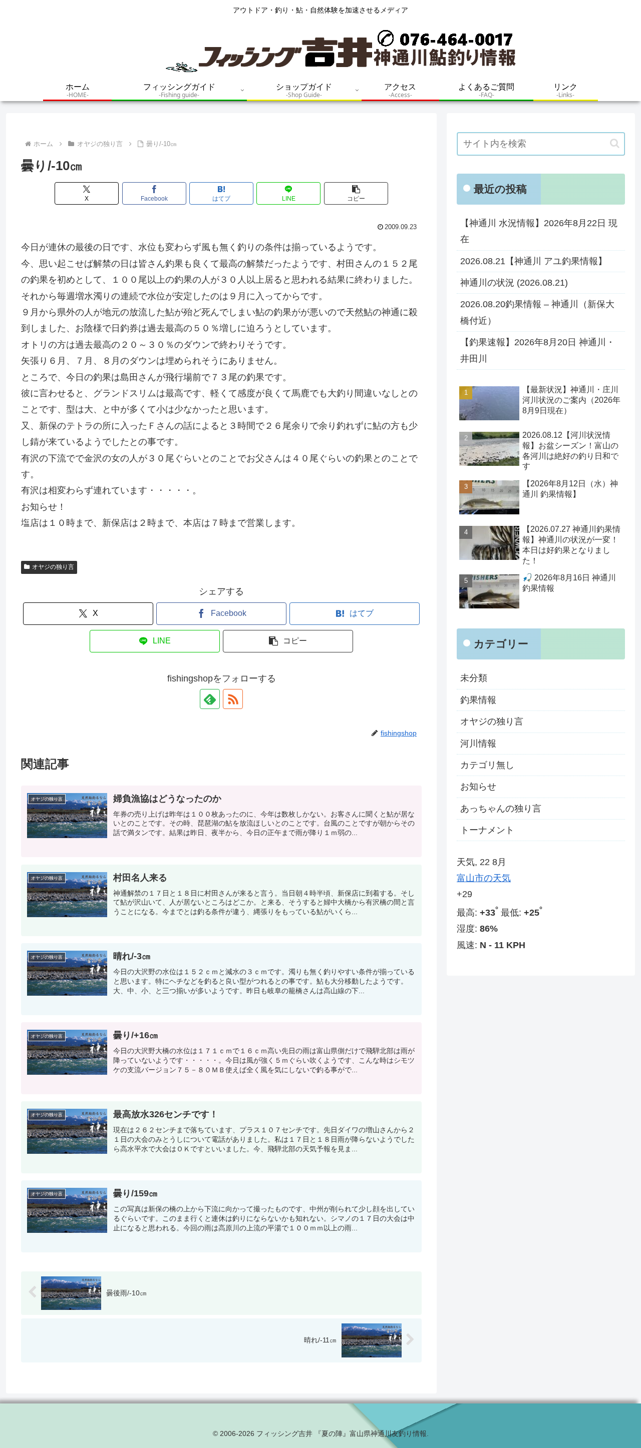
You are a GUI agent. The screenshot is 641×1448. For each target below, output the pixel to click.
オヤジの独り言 (53, 566)
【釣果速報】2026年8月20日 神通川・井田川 (537, 350)
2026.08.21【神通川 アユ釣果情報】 (533, 261)
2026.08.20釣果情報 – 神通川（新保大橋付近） (537, 312)
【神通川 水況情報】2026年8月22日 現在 (538, 231)
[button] (356, 193)
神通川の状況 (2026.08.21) (514, 283)
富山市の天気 (484, 878)
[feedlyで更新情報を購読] (210, 699)
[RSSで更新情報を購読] (233, 699)
